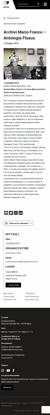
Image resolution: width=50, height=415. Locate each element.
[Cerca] (38, 4)
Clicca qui (7, 387)
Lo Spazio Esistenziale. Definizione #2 (10, 296)
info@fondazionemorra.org (11, 350)
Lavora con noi (6, 358)
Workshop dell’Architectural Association (32, 296)
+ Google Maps (13, 285)
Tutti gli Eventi (13, 18)
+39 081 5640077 (15, 347)
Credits (36, 411)
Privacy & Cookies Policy (22, 411)
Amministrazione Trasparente (12, 355)
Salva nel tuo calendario (19, 223)
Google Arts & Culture (10, 339)
